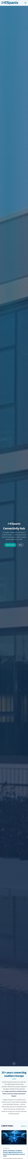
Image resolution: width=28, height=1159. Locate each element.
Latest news (7, 1125)
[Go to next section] (14, 1063)
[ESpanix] (9, 3)
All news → (24, 1126)
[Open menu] (25, 2)
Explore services (10, 545)
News (20, 545)
